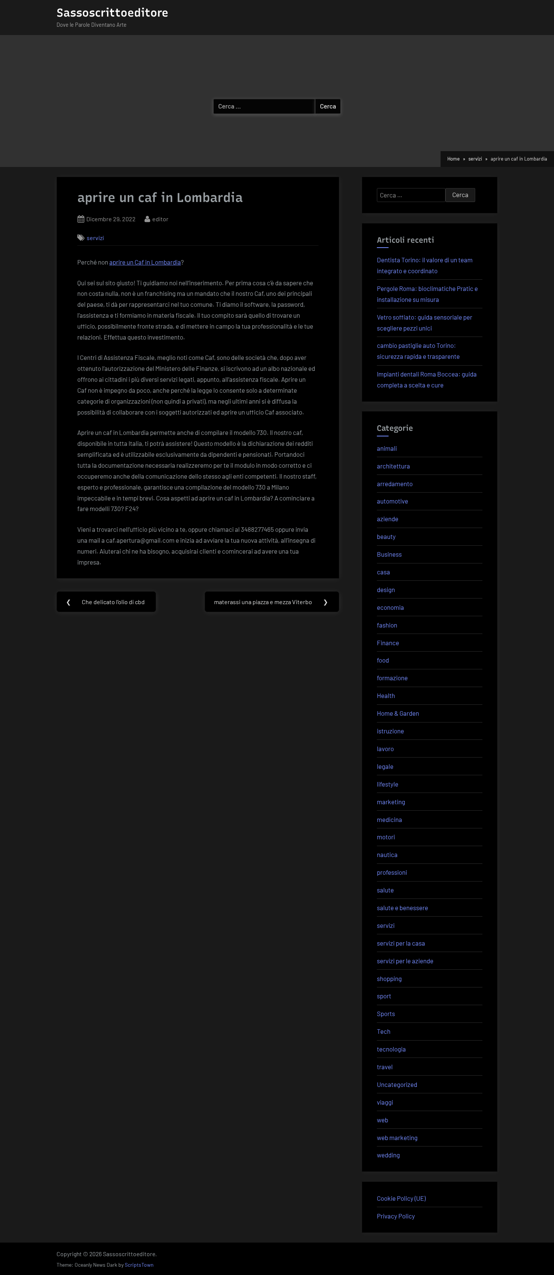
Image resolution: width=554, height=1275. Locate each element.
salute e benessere (402, 907)
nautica (387, 854)
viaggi (385, 1102)
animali (387, 448)
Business (389, 554)
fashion (387, 625)
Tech (383, 1031)
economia (390, 607)
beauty (386, 536)
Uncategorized (397, 1084)
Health (386, 695)
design (386, 589)
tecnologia (391, 1049)
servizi (95, 237)
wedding (388, 1155)
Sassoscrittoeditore (112, 12)
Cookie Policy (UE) (401, 1198)
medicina (389, 819)
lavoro (385, 748)
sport (384, 995)
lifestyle (387, 784)
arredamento (395, 483)
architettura (393, 466)
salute (385, 890)
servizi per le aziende (405, 960)
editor (160, 218)
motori (386, 836)
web (382, 1119)
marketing (391, 801)
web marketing (397, 1137)
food (383, 660)
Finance (388, 642)
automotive (392, 501)
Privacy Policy (396, 1216)
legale (385, 766)
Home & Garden (398, 713)
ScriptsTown (139, 1264)
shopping (389, 978)
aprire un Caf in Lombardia (145, 262)
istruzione (390, 731)
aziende (387, 518)
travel (385, 1066)
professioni (392, 872)
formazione (392, 677)
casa (383, 572)
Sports (386, 1013)
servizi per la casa (401, 943)
